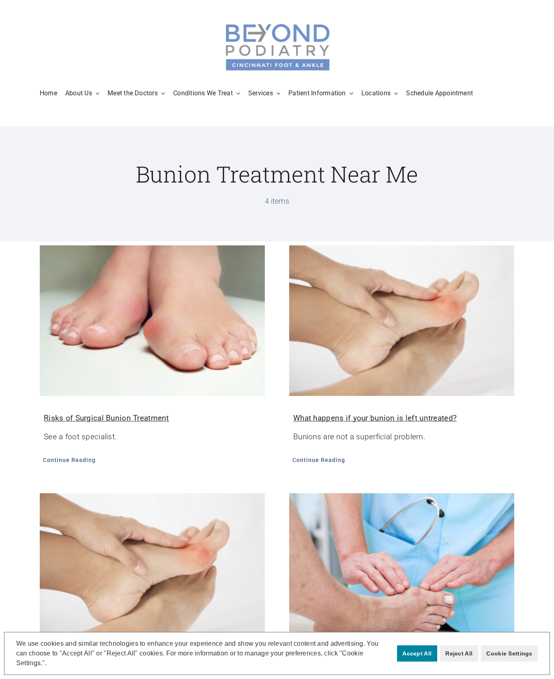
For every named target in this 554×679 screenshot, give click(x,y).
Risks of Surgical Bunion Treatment (106, 418)
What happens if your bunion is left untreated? (375, 418)
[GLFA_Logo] (277, 24)
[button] (49, 664)
